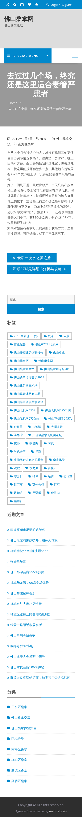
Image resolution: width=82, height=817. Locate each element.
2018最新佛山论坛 (26, 336)
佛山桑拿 (59, 352)
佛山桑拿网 (19, 18)
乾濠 (51, 336)
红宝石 (18, 484)
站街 (51, 476)
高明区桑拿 (19, 781)
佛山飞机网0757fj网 (58, 410)
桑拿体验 (59, 460)
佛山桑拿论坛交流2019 (29, 377)
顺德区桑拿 (19, 770)
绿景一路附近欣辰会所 (26, 625)
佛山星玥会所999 (22, 635)
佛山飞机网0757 (24, 410)
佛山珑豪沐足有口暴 (27, 394)
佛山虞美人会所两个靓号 (27, 656)
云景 (66, 336)
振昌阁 (33, 443)
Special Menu (26, 56)
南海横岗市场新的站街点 (27, 529)
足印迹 (18, 493)
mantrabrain (58, 811)
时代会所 (20, 451)
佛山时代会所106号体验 (27, 667)
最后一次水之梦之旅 (34, 257)
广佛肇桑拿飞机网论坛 (47, 435)
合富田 (18, 427)
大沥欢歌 (57, 427)
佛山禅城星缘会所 (23, 593)
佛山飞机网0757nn (26, 418)
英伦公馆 (38, 484)
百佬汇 (52, 468)
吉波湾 (36, 427)
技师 (17, 443)
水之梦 (33, 468)
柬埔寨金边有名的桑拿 (28, 460)
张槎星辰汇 (18, 561)
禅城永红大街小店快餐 (26, 603)
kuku (43, 138)
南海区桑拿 (26, 144)
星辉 (38, 451)
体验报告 (20, 344)
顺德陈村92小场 (21, 646)
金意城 (55, 493)
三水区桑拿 (19, 707)
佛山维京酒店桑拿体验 (28, 402)
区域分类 (17, 738)
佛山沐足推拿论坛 (25, 385)
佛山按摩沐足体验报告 (28, 352)
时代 (51, 443)
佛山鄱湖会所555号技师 (27, 572)
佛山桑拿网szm (24, 369)
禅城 (35, 476)
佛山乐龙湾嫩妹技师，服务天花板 (34, 540)
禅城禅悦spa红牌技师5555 (29, 551)
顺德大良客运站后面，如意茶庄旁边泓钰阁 (40, 678)
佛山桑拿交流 (20, 717)
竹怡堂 (67, 476)
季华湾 (18, 435)
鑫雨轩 (18, 501)
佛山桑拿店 (21, 361)
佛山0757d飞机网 (46, 344)
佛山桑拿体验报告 (24, 728)
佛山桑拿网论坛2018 (57, 369)
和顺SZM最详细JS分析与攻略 (37, 268)
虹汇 (57, 484)
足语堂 (36, 493)
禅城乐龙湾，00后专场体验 (29, 582)
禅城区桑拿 (19, 760)
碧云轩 (18, 476)
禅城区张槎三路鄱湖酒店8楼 (30, 614)
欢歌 (17, 468)
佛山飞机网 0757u (60, 418)
